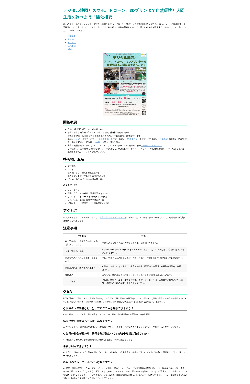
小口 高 (77, 139)
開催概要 (72, 36)
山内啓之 (98, 142)
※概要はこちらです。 (151, 145)
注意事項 (72, 46)
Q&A (70, 49)
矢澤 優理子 (132, 139)
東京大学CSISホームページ (112, 217)
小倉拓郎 (164, 139)
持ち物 (71, 39)
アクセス (72, 42)
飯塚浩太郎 (104, 139)
